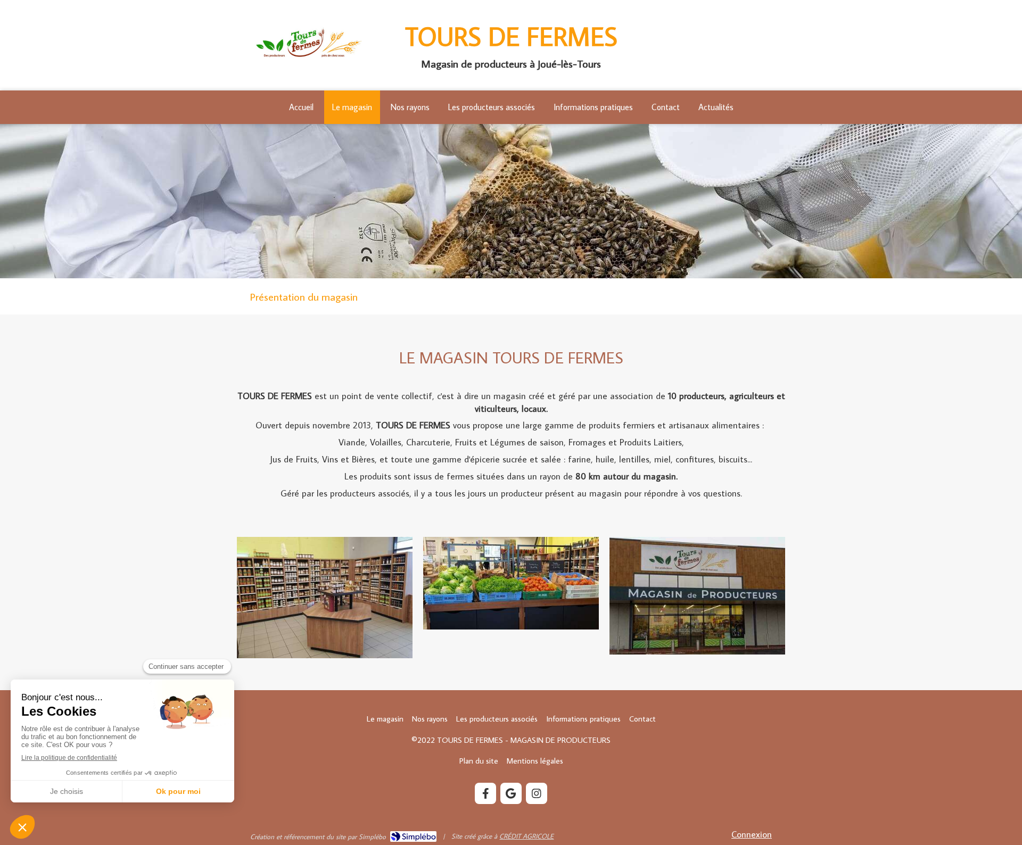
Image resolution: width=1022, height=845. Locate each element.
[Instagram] (536, 793)
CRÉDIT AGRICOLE (526, 836)
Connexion (751, 834)
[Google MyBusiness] (511, 793)
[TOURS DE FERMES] (309, 58)
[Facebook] (485, 793)
